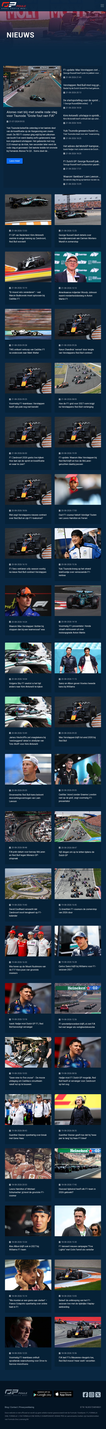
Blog (7, 1407)
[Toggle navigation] (102, 5)
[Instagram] (91, 1395)
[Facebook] (85, 1395)
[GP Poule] (15, 5)
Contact (14, 1407)
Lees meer (14, 161)
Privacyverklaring (26, 1407)
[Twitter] (98, 1395)
